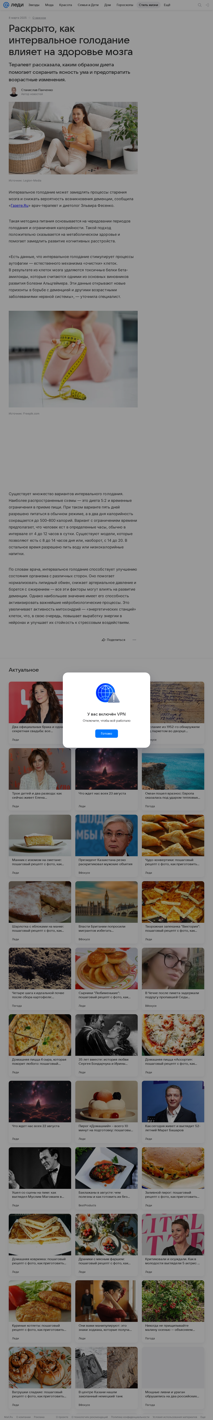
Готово (106, 733)
